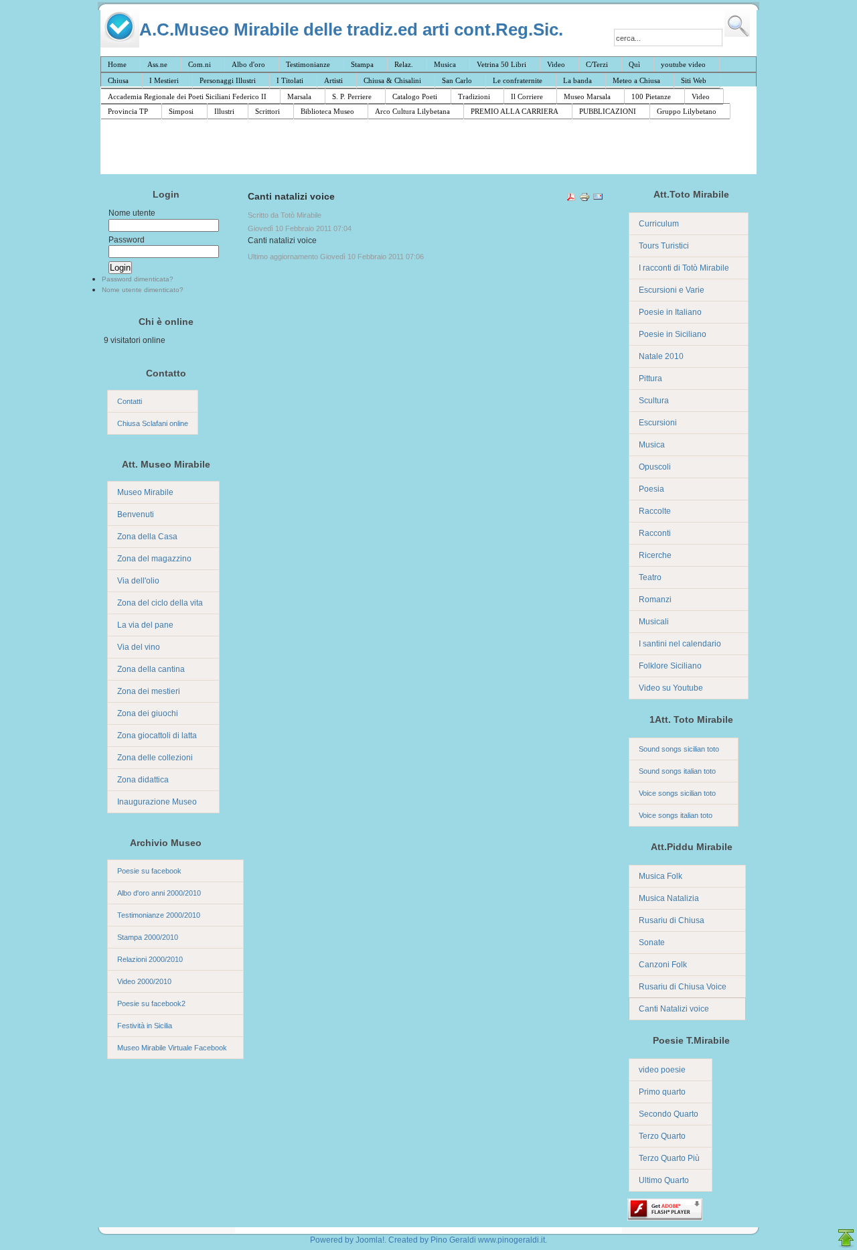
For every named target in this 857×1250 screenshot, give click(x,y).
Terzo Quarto (662, 1136)
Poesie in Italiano (670, 312)
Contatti (129, 401)
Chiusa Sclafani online (152, 423)
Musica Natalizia (669, 898)
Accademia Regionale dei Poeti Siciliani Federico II (187, 96)
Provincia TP (128, 111)
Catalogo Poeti (414, 96)
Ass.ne (157, 64)
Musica (445, 64)
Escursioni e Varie (671, 290)
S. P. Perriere (352, 96)
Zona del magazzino (154, 558)
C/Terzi (597, 64)
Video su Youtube (671, 688)
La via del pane (145, 625)
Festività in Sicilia (144, 1026)
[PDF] (571, 199)
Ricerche (655, 555)
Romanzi (655, 599)
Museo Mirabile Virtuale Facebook (172, 1048)
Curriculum (659, 223)
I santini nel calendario (680, 643)
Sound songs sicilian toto (679, 749)
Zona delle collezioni (155, 757)
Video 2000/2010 (144, 981)
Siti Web (693, 80)
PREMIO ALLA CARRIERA (514, 111)
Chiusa (118, 80)
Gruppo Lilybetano (686, 111)
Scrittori (267, 111)
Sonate (652, 942)
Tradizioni (474, 96)
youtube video (683, 64)
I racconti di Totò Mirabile (684, 268)
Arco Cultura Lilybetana (412, 111)
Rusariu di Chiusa (671, 920)
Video (556, 64)
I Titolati (290, 80)
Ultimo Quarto (664, 1180)
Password (126, 240)
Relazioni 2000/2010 (150, 959)
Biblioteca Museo (327, 111)
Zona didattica (143, 779)
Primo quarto (662, 1092)
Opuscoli (655, 467)
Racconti (655, 533)
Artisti (333, 80)
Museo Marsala (587, 96)
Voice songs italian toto (675, 815)
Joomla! (370, 1240)
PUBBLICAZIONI (607, 111)
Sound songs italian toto (677, 771)
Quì (634, 64)
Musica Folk (660, 876)
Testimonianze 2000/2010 (158, 915)
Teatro (650, 577)
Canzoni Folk (663, 964)
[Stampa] (584, 199)
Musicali (654, 621)
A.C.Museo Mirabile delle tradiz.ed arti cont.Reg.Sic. (351, 29)
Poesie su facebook (149, 871)
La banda (577, 80)
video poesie (662, 1069)
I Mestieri (164, 80)
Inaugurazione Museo (157, 802)
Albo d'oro (248, 64)
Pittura (650, 378)
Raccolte (655, 511)
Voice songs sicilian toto (677, 793)
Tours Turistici (664, 246)
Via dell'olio (138, 580)
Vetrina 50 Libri (501, 64)
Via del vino (138, 647)
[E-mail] (598, 199)
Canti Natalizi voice (674, 1009)
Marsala (299, 96)
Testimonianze (308, 64)
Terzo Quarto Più (669, 1158)
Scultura (654, 400)
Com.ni (199, 64)
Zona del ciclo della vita (160, 603)
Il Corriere (527, 96)
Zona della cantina (151, 669)
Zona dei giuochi (147, 713)
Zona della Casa (147, 536)
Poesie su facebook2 (151, 1003)
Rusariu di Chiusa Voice (682, 986)
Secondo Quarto (668, 1114)
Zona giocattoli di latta (157, 735)
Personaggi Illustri (228, 80)
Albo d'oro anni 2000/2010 (159, 893)
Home (117, 64)
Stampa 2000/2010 (147, 937)
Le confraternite (517, 80)
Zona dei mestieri (148, 691)
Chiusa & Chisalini (392, 80)
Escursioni (658, 422)
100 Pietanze (651, 96)
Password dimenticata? (137, 279)
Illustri (224, 111)
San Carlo (457, 80)
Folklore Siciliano (670, 666)
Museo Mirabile (145, 492)
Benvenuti (135, 514)
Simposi (181, 111)
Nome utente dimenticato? (142, 289)
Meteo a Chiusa (636, 80)
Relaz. (403, 64)
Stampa (362, 64)
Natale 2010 (661, 356)
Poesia (651, 489)
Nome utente (131, 213)
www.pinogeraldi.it (511, 1240)
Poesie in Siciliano (672, 334)
